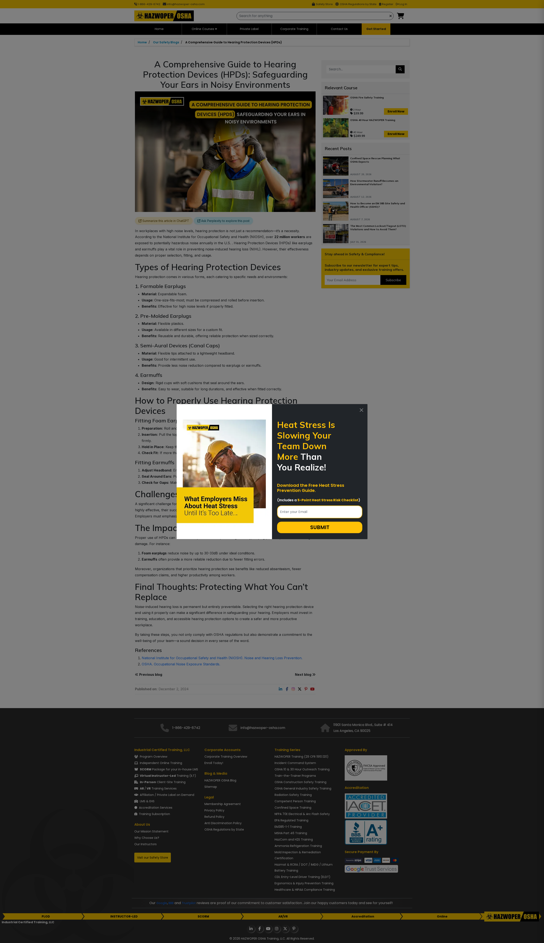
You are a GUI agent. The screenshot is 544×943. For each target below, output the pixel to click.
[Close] (361, 410)
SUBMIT (319, 527)
